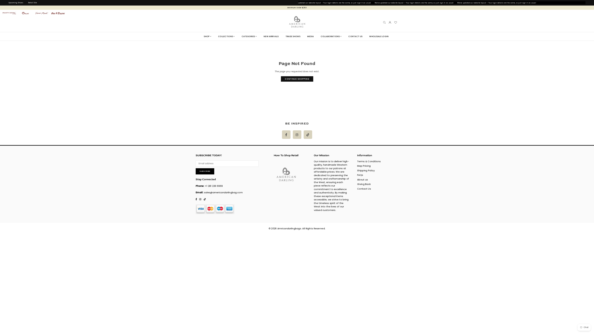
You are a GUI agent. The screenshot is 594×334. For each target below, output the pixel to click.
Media (310, 36)
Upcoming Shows (16, 3)
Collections (225, 36)
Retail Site (32, 3)
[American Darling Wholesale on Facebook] (286, 134)
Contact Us (364, 188)
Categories (248, 36)
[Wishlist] (395, 22)
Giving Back (364, 184)
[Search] (384, 22)
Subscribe (205, 171)
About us (362, 179)
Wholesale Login (379, 36)
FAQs (360, 175)
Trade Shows (293, 36)
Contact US (355, 36)
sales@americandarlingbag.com (223, 192)
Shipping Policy (366, 170)
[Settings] (390, 22)
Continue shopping (297, 78)
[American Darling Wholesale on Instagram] (297, 134)
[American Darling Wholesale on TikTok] (308, 134)
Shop (206, 36)
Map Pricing (364, 165)
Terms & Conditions (369, 161)
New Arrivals (271, 36)
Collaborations (330, 36)
